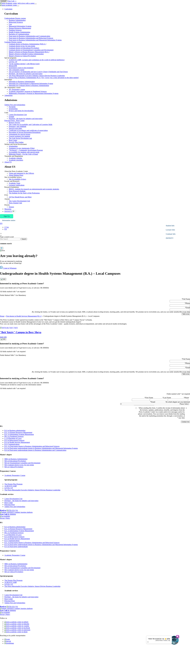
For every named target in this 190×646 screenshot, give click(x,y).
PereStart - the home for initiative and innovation (25, 74)
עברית (6, 227)
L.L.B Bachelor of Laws (13, 438)
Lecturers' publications (16, 185)
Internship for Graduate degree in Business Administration (29, 85)
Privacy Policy (5, 518)
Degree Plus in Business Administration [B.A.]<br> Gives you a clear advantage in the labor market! (44, 78)
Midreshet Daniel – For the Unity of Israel (23, 154)
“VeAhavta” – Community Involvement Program (26, 150)
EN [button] (1, 223)
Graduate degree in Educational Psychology (24, 48)
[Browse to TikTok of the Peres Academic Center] (15, 632)
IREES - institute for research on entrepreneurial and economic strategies (34, 189)
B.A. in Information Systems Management (19, 434)
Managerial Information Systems (20, 26)
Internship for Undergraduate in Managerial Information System (31, 83)
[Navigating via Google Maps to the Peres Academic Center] (9, 643)
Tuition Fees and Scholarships (14, 105)
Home (2, 316)
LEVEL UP (13, 62)
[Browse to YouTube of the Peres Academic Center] (16, 626)
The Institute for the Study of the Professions (24, 193)
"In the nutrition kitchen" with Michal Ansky (24, 64)
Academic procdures (16, 160)
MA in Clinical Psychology (13, 467)
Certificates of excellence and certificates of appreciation (28, 130)
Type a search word (7, 237)
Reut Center (13, 140)
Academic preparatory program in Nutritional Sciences (28, 91)
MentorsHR (13, 66)
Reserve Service (14, 122)
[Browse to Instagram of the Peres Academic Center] (17, 630)
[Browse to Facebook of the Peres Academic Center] (17, 628)
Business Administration (17, 20)
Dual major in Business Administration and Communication (29, 36)
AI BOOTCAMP (10, 486)
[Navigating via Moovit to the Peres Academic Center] (7, 641)
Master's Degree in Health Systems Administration (26, 54)
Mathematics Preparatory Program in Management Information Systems (33, 93)
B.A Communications (11, 444)
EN (5, 229)
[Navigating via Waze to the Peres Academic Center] (7, 639)
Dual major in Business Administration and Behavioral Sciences (31, 38)
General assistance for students (19, 136)
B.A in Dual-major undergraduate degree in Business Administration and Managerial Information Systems (41, 448)
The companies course (16, 70)
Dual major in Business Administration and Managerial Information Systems (35, 40)
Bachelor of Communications (19, 34)
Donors (11, 207)
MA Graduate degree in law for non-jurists (19, 465)
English (11, 117)
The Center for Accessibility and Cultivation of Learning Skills (30, 124)
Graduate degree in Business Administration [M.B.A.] (27, 44)
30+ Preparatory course (17, 89)
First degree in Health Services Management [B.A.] (24, 316)
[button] (6, 216)
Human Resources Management (20, 28)
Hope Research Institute (17, 191)
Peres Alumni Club (15, 203)
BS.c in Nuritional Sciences (14, 436)
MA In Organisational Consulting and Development (22, 463)
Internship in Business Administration (22, 81)
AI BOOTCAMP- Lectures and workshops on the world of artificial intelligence (37, 60)
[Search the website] (1, 233)
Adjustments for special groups (19, 134)
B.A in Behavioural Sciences (14, 440)
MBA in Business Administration (15, 459)
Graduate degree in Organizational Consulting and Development (31, 50)
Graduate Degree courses (13, 42)
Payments (12, 107)
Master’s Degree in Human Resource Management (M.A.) (29, 52)
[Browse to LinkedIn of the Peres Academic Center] (16, 622)
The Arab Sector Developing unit (20, 138)
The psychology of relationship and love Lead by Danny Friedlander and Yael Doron (38, 72)
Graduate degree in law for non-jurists (22, 46)
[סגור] (3, 279)
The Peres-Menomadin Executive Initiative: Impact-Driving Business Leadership (37, 76)
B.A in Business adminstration (14, 430)
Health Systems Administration (19, 32)
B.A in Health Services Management (17, 442)
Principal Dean (9, 505)
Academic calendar (15, 158)
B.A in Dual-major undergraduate (16, 546)
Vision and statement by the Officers (21, 173)
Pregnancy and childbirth (17, 126)
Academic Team (14, 183)
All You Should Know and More (20, 197)
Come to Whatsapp (9, 268)
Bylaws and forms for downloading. (21, 111)
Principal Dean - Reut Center (14, 120)
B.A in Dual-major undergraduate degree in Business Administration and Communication (35, 450)
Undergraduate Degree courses (15, 18)
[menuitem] (97, 51)
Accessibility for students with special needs (24, 152)
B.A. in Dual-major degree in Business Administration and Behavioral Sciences (31, 446)
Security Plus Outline (16, 142)
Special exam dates (15, 128)
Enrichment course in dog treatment (21, 68)
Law (10, 24)
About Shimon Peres (16, 175)
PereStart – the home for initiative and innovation (21, 501)
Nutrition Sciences (15, 30)
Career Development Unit (18, 115)
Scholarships (13, 109)
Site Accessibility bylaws (17, 179)
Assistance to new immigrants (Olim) (22, 148)
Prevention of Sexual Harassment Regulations (25, 132)
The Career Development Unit (19, 201)
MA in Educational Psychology (15, 461)
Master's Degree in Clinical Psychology (22, 56)
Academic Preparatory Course (14, 475)
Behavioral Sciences (16, 22)
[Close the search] (1, 235)
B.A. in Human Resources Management (18, 432)
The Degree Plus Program (13, 484)
